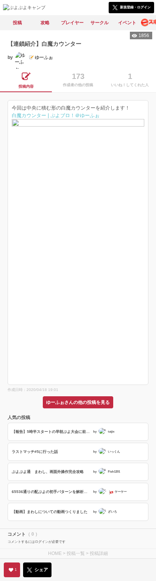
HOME (55, 553)
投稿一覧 (76, 553)
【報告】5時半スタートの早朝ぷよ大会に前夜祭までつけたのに (51, 432)
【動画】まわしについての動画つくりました (49, 512)
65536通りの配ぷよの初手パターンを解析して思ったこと (51, 492)
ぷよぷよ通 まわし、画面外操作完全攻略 (48, 472)
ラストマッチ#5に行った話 (35, 452)
